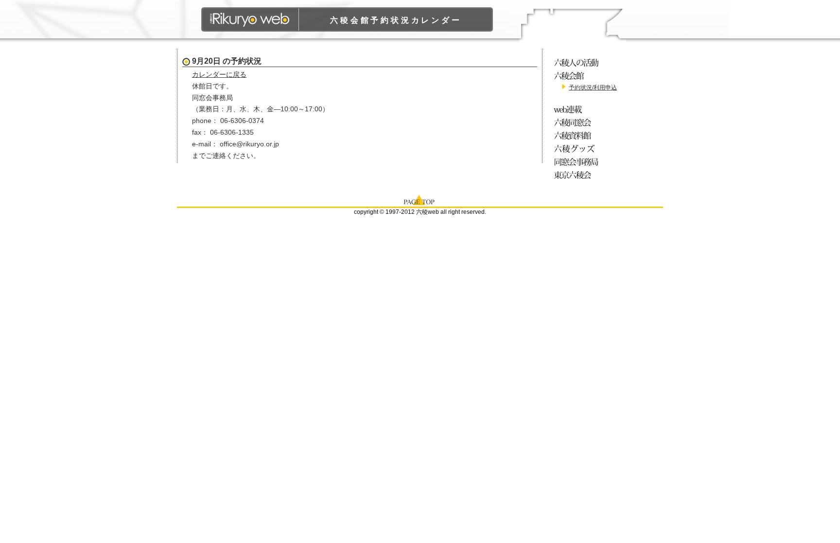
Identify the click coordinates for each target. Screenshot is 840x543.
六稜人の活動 (577, 62)
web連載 (577, 109)
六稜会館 (577, 75)
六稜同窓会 (577, 122)
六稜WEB (250, 19)
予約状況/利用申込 (593, 87)
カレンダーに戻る (219, 74)
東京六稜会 (577, 175)
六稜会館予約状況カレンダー (395, 20)
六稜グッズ (577, 148)
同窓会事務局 (577, 162)
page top (420, 199)
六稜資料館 (577, 135)
